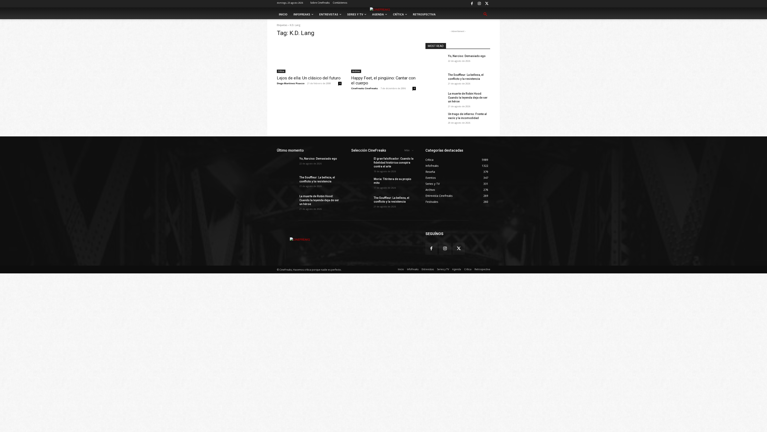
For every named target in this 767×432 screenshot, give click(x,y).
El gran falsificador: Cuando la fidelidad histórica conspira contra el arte (393, 162)
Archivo (356, 71)
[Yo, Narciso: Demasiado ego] (435, 61)
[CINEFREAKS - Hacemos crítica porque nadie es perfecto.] (300, 239)
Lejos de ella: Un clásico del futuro (309, 78)
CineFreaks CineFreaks (364, 88)
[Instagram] (479, 3)
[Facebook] (471, 3)
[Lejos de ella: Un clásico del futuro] (309, 57)
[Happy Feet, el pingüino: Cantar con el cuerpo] (383, 57)
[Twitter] (486, 3)
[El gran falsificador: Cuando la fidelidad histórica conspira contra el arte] (361, 163)
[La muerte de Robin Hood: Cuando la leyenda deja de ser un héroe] (435, 98)
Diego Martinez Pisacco (290, 83)
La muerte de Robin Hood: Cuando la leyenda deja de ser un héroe (468, 97)
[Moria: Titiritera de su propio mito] (361, 184)
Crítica (281, 71)
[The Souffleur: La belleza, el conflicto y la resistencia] (435, 80)
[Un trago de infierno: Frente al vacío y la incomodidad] (435, 119)
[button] (485, 14)
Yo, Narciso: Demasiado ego (467, 56)
